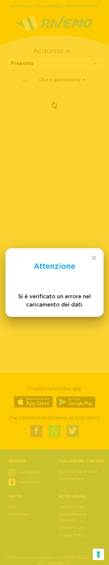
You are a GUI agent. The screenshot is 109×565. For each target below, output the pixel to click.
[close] (94, 258)
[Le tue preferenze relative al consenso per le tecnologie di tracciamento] (98, 554)
